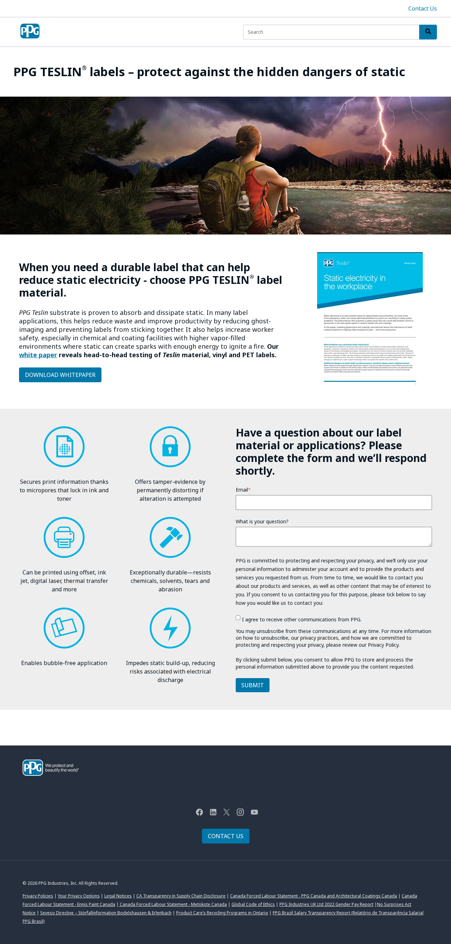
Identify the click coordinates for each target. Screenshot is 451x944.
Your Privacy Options (79, 896)
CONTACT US (225, 836)
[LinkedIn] (213, 813)
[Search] (428, 32)
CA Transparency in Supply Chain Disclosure (181, 896)
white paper (38, 355)
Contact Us (422, 8)
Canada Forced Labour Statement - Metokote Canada (173, 904)
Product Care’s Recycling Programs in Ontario (222, 913)
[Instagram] (240, 813)
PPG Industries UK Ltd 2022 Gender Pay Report (326, 904)
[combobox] (331, 32)
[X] (226, 813)
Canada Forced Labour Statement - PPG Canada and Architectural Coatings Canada (313, 896)
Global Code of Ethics (253, 904)
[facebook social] (199, 813)
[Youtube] (254, 813)
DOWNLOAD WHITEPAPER (60, 375)
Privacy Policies (38, 896)
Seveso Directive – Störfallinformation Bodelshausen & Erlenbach (106, 913)
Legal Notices (118, 896)
